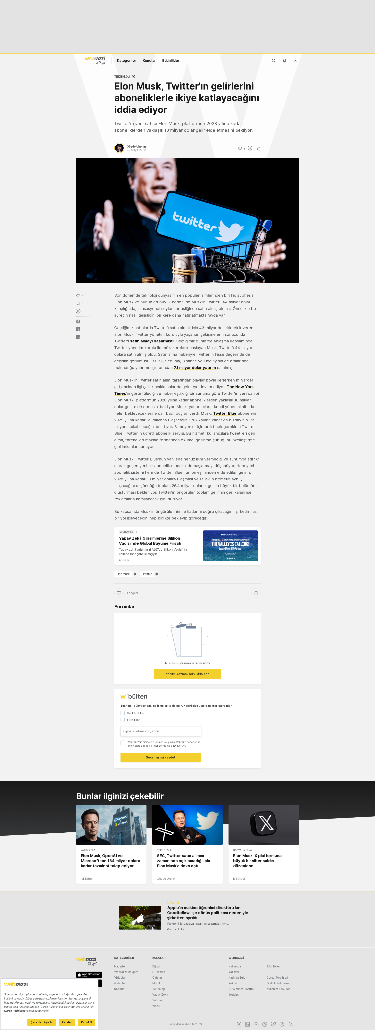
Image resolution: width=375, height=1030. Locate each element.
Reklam (233, 983)
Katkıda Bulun (238, 977)
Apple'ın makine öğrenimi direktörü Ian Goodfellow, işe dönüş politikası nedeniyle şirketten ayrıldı (207, 912)
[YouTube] (255, 1024)
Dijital (156, 966)
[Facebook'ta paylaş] (78, 321)
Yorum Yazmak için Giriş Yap (187, 674)
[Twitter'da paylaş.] (78, 329)
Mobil (156, 983)
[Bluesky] (273, 1024)
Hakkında (235, 966)
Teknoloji (122, 76)
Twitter (147, 574)
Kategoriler (126, 60)
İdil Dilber (87, 878)
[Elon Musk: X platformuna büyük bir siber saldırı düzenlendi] (264, 825)
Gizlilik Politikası (278, 983)
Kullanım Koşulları (278, 989)
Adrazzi (124, 560)
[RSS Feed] (290, 1024)
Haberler (120, 966)
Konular (149, 60)
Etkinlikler (170, 60)
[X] (238, 1024)
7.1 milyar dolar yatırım (195, 367)
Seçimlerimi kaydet (160, 757)
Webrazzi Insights (126, 972)
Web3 (156, 1006)
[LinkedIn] (247, 1024)
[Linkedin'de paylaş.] (78, 337)
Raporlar (119, 989)
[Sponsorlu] (230, 545)
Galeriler (120, 983)
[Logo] (95, 60)
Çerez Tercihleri (277, 977)
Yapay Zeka (88, 850)
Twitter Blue (225, 413)
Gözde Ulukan (166, 878)
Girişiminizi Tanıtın (241, 989)
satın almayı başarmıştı (152, 341)
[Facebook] (281, 1024)
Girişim (157, 977)
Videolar (120, 977)
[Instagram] (264, 1024)
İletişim (234, 994)
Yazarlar (234, 972)
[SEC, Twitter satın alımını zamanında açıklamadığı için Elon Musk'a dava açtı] (187, 825)
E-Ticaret (158, 972)
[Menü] (78, 62)
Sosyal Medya (242, 850)
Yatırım (157, 1000)
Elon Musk (123, 574)
